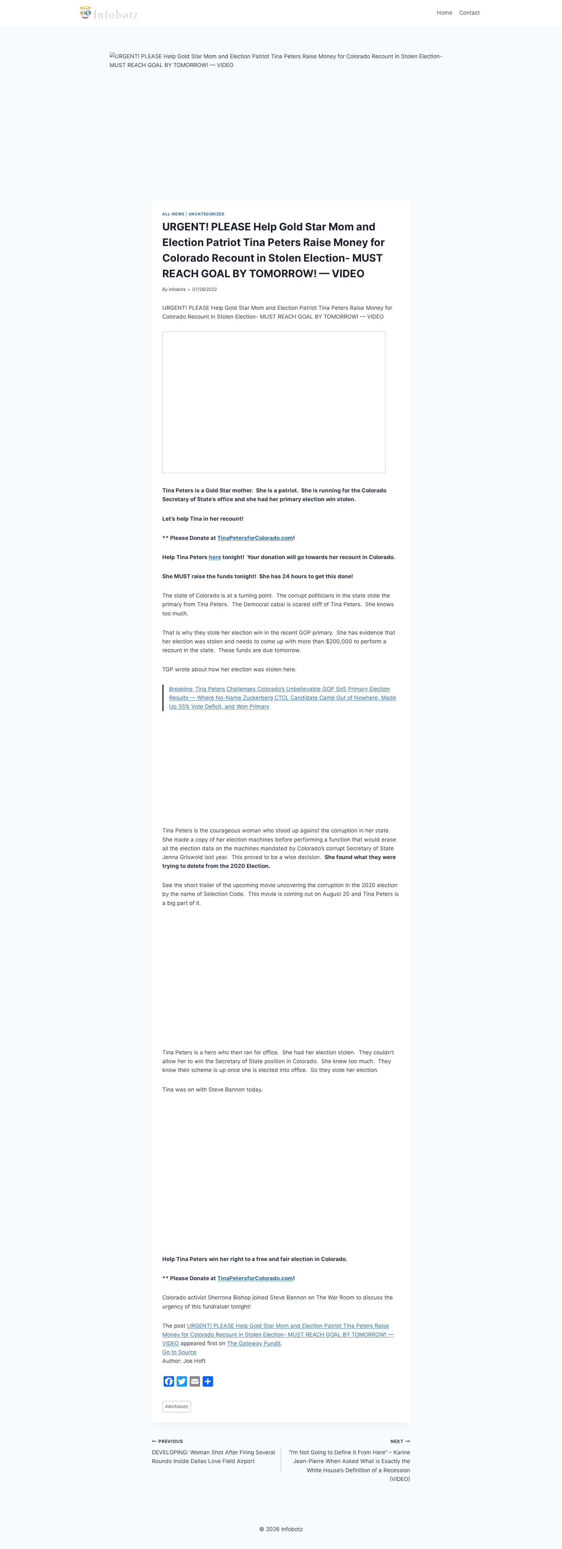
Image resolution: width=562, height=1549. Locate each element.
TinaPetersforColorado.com (255, 538)
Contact (469, 12)
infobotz (177, 289)
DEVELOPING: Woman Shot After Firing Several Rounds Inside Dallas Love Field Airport (213, 1452)
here (215, 557)
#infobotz (176, 1406)
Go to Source (179, 1352)
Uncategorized (207, 214)
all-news (173, 214)
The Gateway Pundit (254, 1343)
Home (444, 12)
